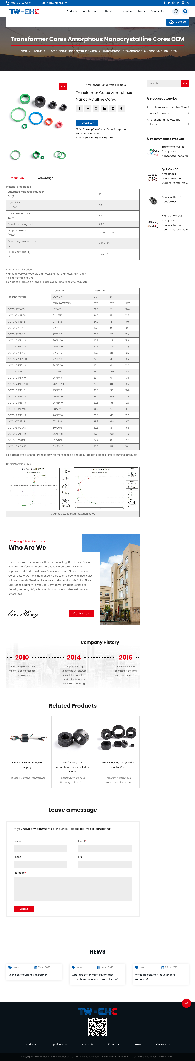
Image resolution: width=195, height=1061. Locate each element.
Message (20, 873)
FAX (80, 857)
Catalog (180, 22)
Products (71, 11)
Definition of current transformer (27, 975)
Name (17, 841)
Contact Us (157, 11)
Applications (90, 11)
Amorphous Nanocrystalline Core (77, 16)
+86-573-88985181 (20, 3)
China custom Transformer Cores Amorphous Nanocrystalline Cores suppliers (49, 567)
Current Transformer (159, 114)
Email (82, 841)
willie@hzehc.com (57, 3)
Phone (17, 857)
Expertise (126, 11)
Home (23, 51)
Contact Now (87, 123)
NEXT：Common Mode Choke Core (94, 138)
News (141, 11)
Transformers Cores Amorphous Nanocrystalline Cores (73, 767)
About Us (110, 11)
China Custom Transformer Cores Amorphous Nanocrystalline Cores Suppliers (137, 1057)
